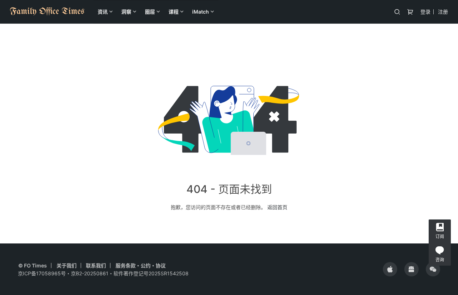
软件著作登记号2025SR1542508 (151, 273)
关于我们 (67, 265)
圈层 (150, 12)
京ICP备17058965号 (42, 273)
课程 (174, 12)
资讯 (103, 12)
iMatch (200, 12)
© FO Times (32, 265)
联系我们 (96, 265)
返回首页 (277, 207)
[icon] (390, 269)
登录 (425, 12)
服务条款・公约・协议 (141, 265)
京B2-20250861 (89, 273)
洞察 (126, 12)
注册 (443, 12)
